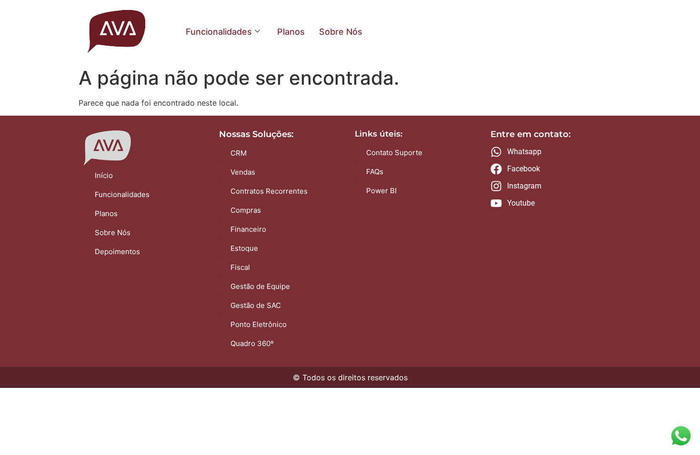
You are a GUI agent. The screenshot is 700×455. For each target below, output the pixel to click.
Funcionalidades (219, 32)
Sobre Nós (340, 32)
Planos (291, 32)
